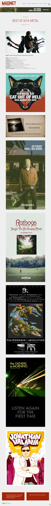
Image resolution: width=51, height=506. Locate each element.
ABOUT (37, 3)
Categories (29, 3)
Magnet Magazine (8, 503)
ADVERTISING (34, 3)
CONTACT (40, 3)
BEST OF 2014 (25, 16)
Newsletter (24, 3)
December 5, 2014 (26, 24)
